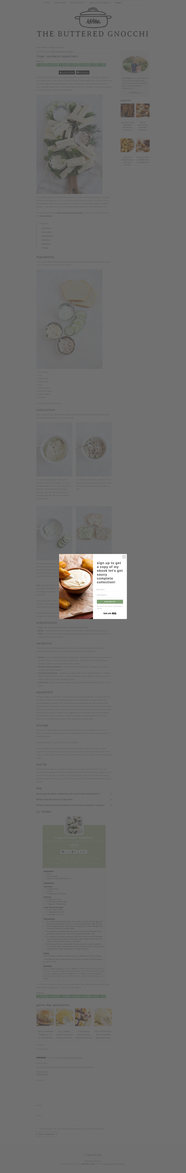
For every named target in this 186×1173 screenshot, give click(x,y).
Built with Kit (110, 613)
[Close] (124, 557)
